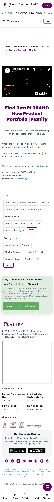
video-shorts (20, 46)
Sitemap (25, 472)
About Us (16, 469)
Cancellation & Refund (25, 474)
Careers (17, 472)
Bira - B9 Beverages (40, 166)
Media (42, 472)
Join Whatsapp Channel (21, 306)
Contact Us (7, 472)
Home (7, 46)
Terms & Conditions (44, 474)
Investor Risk (42, 469)
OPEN (47, 5)
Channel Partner (28, 469)
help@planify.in (22, 178)
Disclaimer (28, 477)
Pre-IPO (34, 472)
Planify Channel (22, 153)
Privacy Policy (9, 474)
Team (8, 469)
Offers (49, 472)
